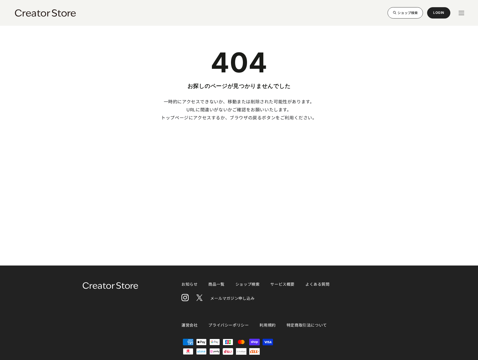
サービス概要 (282, 284)
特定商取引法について (307, 325)
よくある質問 (317, 284)
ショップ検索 (408, 12)
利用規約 (267, 325)
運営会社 (189, 325)
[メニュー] (461, 13)
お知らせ (189, 284)
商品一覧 (216, 284)
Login (438, 14)
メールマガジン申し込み (232, 298)
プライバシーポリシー (228, 325)
